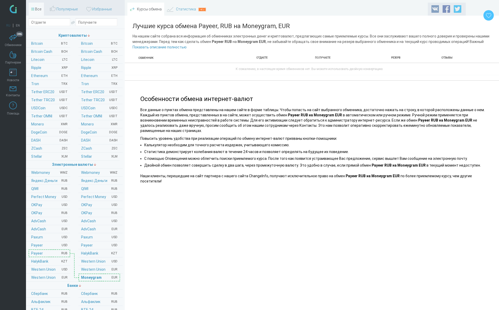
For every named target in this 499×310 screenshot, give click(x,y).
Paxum (99, 237)
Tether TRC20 (99, 100)
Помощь (13, 113)
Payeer (99, 245)
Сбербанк (99, 294)
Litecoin (99, 60)
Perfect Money (99, 197)
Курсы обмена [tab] (149, 9)
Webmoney (99, 172)
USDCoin (99, 108)
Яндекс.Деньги (99, 181)
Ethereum (99, 76)
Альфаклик (99, 302)
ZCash (99, 148)
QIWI (99, 189)
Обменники (13, 40)
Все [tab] (37, 9)
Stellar (99, 156)
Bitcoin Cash (99, 51)
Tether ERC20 (99, 92)
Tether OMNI (99, 116)
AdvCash (99, 221)
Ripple (99, 68)
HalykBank (99, 253)
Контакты (13, 95)
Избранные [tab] (101, 9)
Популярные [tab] (67, 9)
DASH (99, 140)
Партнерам (13, 62)
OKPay (99, 205)
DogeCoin (99, 132)
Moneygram (99, 277)
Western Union (99, 261)
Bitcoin (99, 43)
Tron (99, 84)
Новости (13, 80)
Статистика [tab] (186, 9)
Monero (99, 124)
